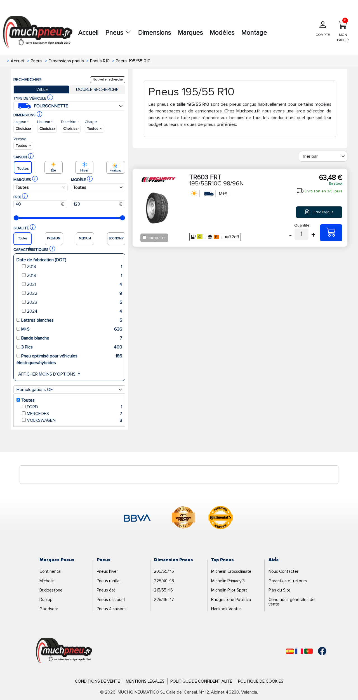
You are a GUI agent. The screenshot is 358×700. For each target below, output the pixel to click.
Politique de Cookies (260, 681)
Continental (50, 571)
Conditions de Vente (97, 681)
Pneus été (106, 590)
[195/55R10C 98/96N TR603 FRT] (331, 232)
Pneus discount (111, 599)
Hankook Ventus (226, 608)
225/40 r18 (164, 580)
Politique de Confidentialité (201, 681)
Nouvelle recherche (108, 79)
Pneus (115, 33)
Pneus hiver (107, 571)
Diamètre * (70, 121)
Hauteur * (45, 121)
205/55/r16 (164, 571)
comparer (156, 238)
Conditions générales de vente (291, 602)
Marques (190, 33)
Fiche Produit (322, 212)
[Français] (299, 651)
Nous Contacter (283, 571)
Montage (254, 33)
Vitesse (19, 138)
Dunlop (46, 599)
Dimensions (154, 33)
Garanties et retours (287, 580)
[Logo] (64, 651)
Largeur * (21, 121)
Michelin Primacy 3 (228, 580)
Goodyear (48, 608)
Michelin (47, 580)
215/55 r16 (163, 590)
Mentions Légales (145, 681)
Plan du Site (279, 590)
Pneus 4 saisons (111, 608)
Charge (91, 121)
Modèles (222, 33)
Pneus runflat (109, 580)
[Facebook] (318, 651)
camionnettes (208, 111)
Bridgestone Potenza (231, 599)
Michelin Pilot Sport (229, 590)
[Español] (290, 651)
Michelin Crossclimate (231, 571)
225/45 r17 (164, 599)
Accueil (88, 33)
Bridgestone (51, 590)
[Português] (308, 651)
